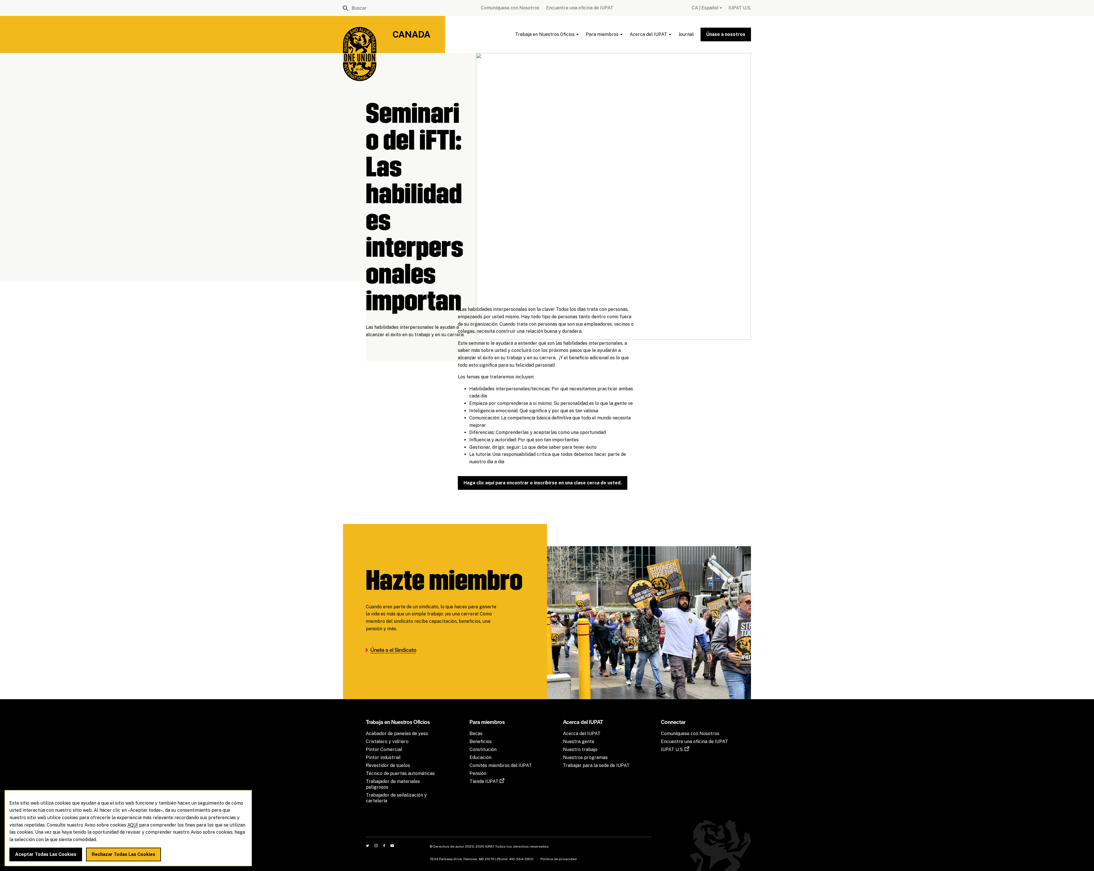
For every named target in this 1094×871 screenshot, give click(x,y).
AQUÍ (132, 825)
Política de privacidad (558, 859)
